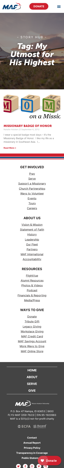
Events (32, 198)
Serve (32, 178)
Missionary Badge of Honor (28, 126)
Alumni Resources (32, 280)
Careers (32, 208)
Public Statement (32, 457)
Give (32, 390)
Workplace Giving (32, 331)
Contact (32, 437)
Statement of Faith (32, 229)
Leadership (32, 239)
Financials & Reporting (32, 295)
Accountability (32, 259)
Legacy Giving (32, 326)
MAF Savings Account (32, 341)
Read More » (10, 148)
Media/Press (32, 300)
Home (32, 370)
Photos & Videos (32, 285)
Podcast (32, 290)
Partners (32, 249)
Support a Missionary (32, 183)
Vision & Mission (32, 224)
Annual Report (32, 442)
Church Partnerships (32, 188)
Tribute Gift (32, 321)
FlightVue (32, 275)
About (32, 377)
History (32, 234)
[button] (59, 6)
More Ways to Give (32, 346)
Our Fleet (32, 244)
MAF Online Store (32, 351)
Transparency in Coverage (32, 452)
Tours (32, 203)
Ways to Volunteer (32, 193)
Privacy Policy (32, 447)
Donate (32, 316)
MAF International (32, 254)
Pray (32, 173)
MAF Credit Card (32, 336)
